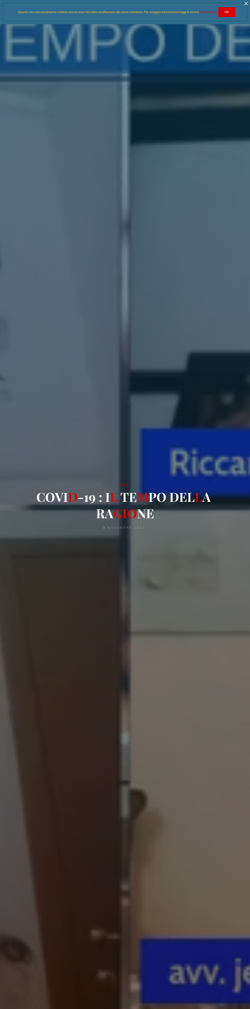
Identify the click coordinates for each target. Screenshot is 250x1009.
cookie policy (209, 12)
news (124, 484)
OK (227, 12)
